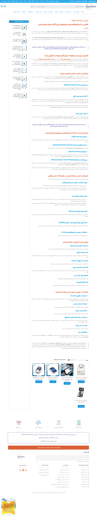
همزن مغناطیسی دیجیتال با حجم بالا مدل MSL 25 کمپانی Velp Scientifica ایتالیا (16, 86)
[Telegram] (23, 470)
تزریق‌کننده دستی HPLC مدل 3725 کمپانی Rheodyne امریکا (17, 71)
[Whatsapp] (20, 470)
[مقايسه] (76, 365)
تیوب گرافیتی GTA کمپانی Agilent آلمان (16, 40)
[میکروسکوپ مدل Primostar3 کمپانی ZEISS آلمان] (24, 56)
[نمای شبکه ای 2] (73, 360)
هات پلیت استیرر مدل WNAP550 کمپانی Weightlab (16, 78)
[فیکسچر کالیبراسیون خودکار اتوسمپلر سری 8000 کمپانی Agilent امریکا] (24, 49)
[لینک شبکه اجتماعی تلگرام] (51, 1)
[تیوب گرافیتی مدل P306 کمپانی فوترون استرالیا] (24, 34)
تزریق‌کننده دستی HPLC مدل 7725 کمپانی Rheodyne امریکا (17, 96)
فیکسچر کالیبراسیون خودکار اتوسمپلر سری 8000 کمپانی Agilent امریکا (16, 48)
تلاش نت (32, 492)
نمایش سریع (76, 369)
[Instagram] (26, 470)
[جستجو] (32, 6)
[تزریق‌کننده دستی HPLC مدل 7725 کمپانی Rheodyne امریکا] (24, 96)
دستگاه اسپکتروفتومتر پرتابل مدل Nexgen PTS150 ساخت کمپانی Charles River (67, 379)
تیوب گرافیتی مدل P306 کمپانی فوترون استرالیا (16, 34)
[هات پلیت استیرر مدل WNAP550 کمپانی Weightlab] (24, 78)
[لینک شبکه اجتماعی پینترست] (56, 1)
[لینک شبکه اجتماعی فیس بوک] (58, 1)
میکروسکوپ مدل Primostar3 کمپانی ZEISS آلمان (17, 56)
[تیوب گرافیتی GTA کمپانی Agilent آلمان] (24, 41)
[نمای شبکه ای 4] (68, 360)
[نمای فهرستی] (75, 360)
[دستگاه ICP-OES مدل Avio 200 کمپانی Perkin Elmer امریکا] (24, 27)
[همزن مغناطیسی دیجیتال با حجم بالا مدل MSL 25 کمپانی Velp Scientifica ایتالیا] (24, 87)
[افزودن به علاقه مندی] (76, 372)
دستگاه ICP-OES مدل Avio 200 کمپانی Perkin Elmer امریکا (16, 27)
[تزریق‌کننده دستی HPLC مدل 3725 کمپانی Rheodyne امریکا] (24, 71)
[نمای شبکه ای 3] (71, 360)
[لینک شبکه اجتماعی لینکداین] (55, 1)
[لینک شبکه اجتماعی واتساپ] (53, 1)
